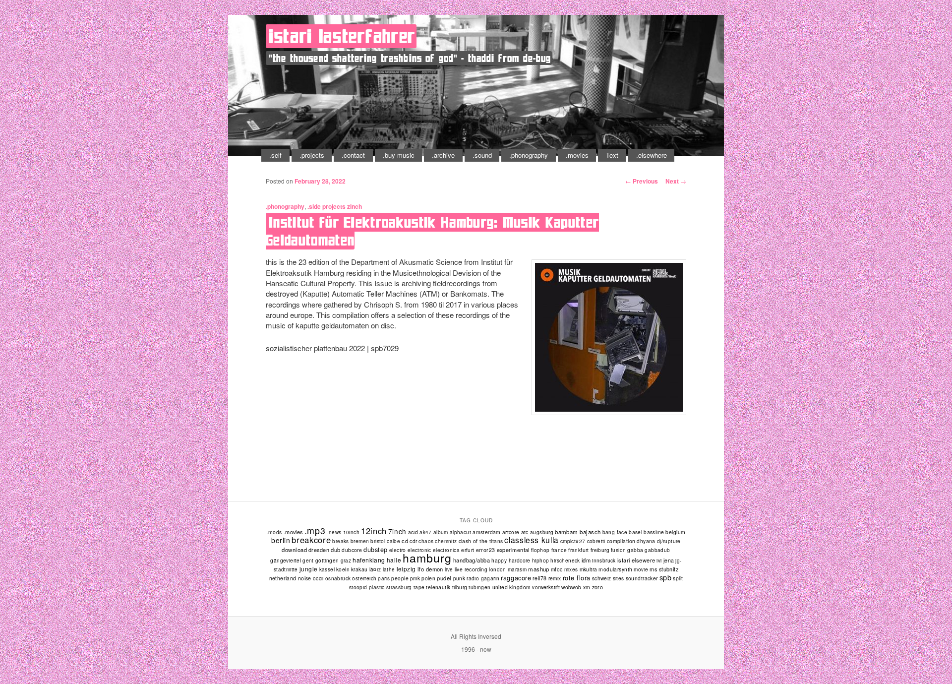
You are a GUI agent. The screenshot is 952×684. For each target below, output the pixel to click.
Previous (641, 181)
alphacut (460, 532)
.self (275, 155)
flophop (540, 550)
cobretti (596, 541)
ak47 (425, 532)
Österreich (364, 578)
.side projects (326, 206)
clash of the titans (481, 541)
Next (675, 181)
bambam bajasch (577, 532)
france (559, 550)
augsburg (541, 532)
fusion (618, 550)
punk (459, 578)
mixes (571, 569)
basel (635, 532)
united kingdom (511, 587)
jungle (308, 569)
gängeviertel (285, 560)
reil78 (540, 578)
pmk (415, 578)
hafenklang (369, 560)
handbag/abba (471, 560)
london (497, 569)
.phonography (528, 155)
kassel (327, 569)
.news (334, 532)
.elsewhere (651, 155)
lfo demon (430, 569)
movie (641, 569)
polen (428, 578)
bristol (377, 541)
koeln (343, 569)
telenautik (438, 587)
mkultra (588, 569)
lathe (389, 569)
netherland (283, 578)
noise (304, 578)
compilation (621, 541)
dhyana (646, 541)
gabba (635, 550)
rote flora (577, 577)
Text (612, 155)
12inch (374, 531)
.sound (482, 155)
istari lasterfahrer (342, 36)
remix (554, 578)
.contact (353, 155)
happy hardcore (511, 560)
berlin (280, 540)
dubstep (375, 549)
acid (413, 532)
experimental (513, 550)
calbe (393, 541)
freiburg (600, 550)
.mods (274, 532)
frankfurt (578, 550)
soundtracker (642, 578)
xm (587, 587)
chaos (425, 541)
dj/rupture (669, 541)
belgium (675, 532)
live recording (471, 569)
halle (394, 560)
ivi (658, 560)
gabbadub (657, 550)
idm (586, 560)
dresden (318, 550)
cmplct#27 (573, 541)
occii (318, 578)
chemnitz (446, 541)
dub (335, 550)
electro (397, 550)
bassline (654, 532)
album (440, 532)
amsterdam (487, 532)
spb (665, 577)
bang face (615, 532)
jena (668, 560)
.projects (311, 155)
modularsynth (615, 569)
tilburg (460, 587)
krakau (359, 569)
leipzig (406, 569)
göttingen (327, 560)
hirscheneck (565, 560)
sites (618, 578)
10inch (351, 532)
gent (308, 560)
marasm (517, 569)
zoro (597, 587)
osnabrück (338, 578)
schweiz (601, 578)
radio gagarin (483, 578)
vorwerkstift (546, 587)
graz (346, 560)
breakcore (311, 540)
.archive (443, 155)
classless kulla (531, 539)
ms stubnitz (664, 569)
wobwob (571, 587)
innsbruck (604, 560)
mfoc (557, 569)
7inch (397, 531)
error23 (485, 550)
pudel (444, 578)
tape (419, 587)
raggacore (516, 577)
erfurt (467, 550)
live (449, 569)
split (678, 578)
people (400, 578)
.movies (577, 155)
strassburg (399, 587)
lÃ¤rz (375, 569)
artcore (511, 532)
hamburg (427, 558)
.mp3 (315, 530)
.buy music (399, 155)
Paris (384, 578)
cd (405, 541)
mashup (538, 569)
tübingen (479, 587)
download (294, 550)
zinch (354, 206)
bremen (360, 541)
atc (525, 532)
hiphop (540, 560)
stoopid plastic (367, 587)
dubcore (352, 550)
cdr (413, 541)
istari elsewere (636, 560)
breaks (340, 541)
